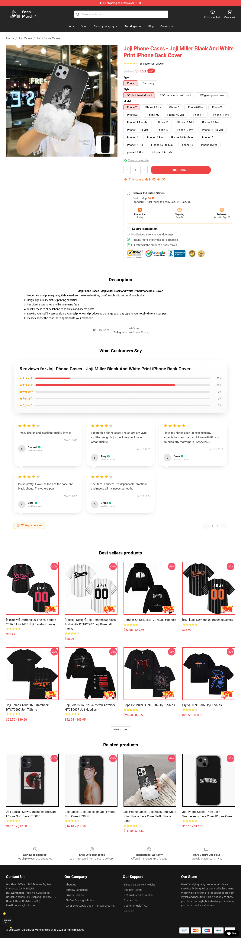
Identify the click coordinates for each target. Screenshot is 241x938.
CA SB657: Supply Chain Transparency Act (90, 905)
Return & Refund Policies (138, 895)
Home (10, 38)
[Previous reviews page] (205, 526)
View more (120, 729)
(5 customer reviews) (152, 63)
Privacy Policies (75, 895)
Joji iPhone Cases (48, 38)
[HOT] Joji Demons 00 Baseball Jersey (207, 620)
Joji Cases (25, 38)
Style (127, 89)
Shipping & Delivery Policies (139, 884)
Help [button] (234, 933)
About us (71, 884)
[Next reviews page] (224, 526)
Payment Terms (133, 889)
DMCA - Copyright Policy (80, 900)
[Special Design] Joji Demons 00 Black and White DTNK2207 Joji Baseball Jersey (90, 624)
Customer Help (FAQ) (136, 905)
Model (127, 101)
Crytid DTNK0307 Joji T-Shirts (202, 705)
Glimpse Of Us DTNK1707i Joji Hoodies (150, 620)
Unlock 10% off (7, 921)
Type (126, 77)
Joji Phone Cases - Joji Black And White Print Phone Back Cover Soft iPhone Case (150, 816)
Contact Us (130, 900)
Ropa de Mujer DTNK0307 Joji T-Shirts (149, 705)
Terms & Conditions (77, 889)
